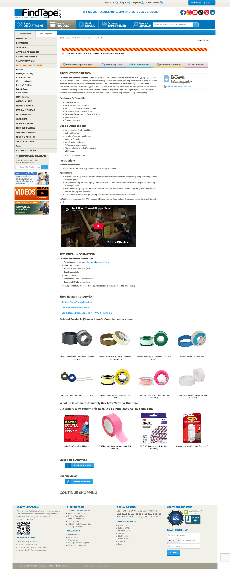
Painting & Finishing (24, 85)
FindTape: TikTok (201, 12)
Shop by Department (76, 519)
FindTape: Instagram (189, 12)
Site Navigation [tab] (46, 34)
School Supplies (24, 124)
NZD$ (128, 517)
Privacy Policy (102, 566)
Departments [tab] (25, 34)
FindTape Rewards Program (78, 543)
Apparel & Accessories (27, 52)
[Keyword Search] (44, 167)
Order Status (73, 540)
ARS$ (145, 511)
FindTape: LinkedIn (212, 12)
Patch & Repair (22, 89)
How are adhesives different (98, 262)
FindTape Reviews (75, 527)
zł (136, 517)
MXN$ (133, 511)
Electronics (22, 97)
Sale (18, 146)
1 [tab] (134, 501)
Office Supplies (24, 115)
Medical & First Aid (26, 110)
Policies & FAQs (124, 528)
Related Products (140, 65)
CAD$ (125, 511)
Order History (73, 537)
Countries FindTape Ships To (79, 511)
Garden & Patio (24, 101)
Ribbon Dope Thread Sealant (77, 302)
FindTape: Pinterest (206, 12)
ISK (146, 514)
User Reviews (197, 65)
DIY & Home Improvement (82, 38)
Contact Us (122, 526)
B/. (133, 517)
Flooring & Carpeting (24, 74)
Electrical (19, 70)
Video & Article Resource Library (80, 524)
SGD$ (147, 517)
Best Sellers (22, 43)
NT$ (158, 517)
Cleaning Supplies (25, 61)
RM (118, 517)
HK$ (150, 514)
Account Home (74, 535)
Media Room (123, 539)
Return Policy (89, 566)
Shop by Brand (73, 522)
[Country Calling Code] (171, 540)
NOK (123, 517)
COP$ (124, 514)
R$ (156, 511)
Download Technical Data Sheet (178, 87)
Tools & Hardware (26, 142)
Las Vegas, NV (23, 547)
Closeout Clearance (27, 151)
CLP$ (119, 514)
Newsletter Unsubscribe (77, 545)
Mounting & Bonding (24, 81)
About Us (122, 542)
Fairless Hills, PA (24, 550)
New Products (23, 39)
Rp (137, 514)
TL (154, 517)
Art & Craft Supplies (26, 57)
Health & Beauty (24, 106)
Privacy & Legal (124, 531)
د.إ (141, 511)
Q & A (170, 65)
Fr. (160, 511)
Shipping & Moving (26, 133)
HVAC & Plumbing (102, 312)
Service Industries (25, 128)
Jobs (120, 544)
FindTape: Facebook (183, 12)
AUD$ (151, 511)
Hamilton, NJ (23, 542)
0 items (202, 3)
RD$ (132, 514)
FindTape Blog (124, 536)
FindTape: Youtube (195, 12)
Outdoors (21, 119)
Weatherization (22, 93)
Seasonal (21, 48)
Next (207, 41)
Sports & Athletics (25, 137)
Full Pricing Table (113, 65)
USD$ (119, 511)
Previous (201, 41)
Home (65, 38)
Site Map (121, 534)
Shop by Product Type (76, 516)
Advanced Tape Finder (76, 514)
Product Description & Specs (80, 65)
